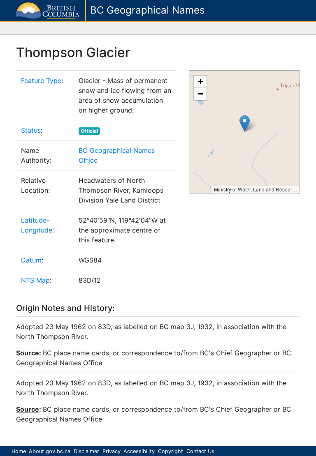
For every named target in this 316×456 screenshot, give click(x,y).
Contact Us (200, 451)
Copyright (170, 451)
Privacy (111, 451)
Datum (31, 260)
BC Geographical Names (147, 10)
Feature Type (41, 80)
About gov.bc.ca (49, 451)
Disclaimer (86, 451)
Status (31, 130)
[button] (244, 123)
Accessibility (139, 451)
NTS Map (35, 280)
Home (19, 451)
